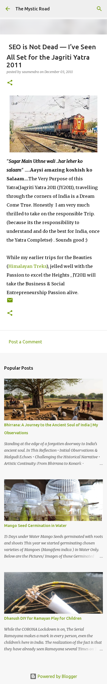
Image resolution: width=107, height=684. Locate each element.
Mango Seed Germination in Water (35, 525)
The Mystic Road (32, 8)
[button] (10, 83)
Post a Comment (25, 341)
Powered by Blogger (56, 676)
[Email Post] (10, 302)
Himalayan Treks (27, 266)
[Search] (99, 8)
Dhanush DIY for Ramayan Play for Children (42, 618)
